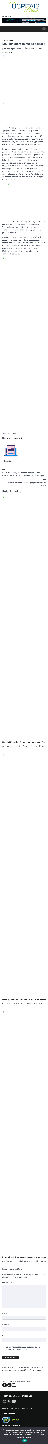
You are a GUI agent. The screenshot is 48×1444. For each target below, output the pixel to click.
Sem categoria (7, 40)
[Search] (44, 28)
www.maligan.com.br (14, 438)
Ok (25, 1440)
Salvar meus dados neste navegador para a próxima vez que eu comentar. (23, 1348)
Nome (5, 1313)
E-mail (5, 1324)
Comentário (7, 1282)
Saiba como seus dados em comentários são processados (22, 1368)
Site (3, 1335)
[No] (45, 1435)
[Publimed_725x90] (24, 22)
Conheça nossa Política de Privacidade (17, 1408)
